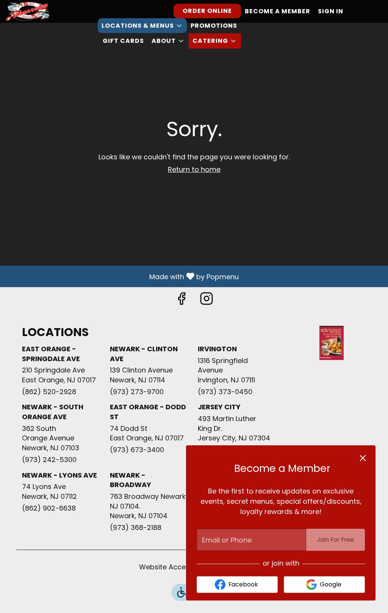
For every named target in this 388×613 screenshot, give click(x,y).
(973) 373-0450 (225, 391)
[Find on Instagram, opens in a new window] (206, 300)
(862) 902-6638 (49, 508)
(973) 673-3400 (137, 449)
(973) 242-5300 (49, 459)
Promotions (214, 25)
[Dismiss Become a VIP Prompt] (362, 458)
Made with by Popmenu (122, 275)
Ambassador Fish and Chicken (331, 343)
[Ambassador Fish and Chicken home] (40, 11)
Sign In (330, 11)
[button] (142, 25)
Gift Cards (123, 40)
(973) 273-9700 (137, 391)
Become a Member (277, 11)
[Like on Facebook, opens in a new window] (181, 300)
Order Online (207, 10)
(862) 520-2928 (49, 391)
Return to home (194, 169)
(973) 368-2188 (135, 527)
